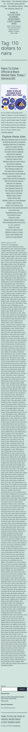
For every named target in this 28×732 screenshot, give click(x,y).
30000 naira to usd (15, 373)
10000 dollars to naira (10, 277)
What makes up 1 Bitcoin (7, 659)
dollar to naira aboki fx (7, 515)
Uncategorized (14, 244)
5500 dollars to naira (11, 423)
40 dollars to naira (21, 387)
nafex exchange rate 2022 (11, 605)
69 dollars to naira (21, 435)
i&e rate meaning (18, 589)
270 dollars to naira (6, 355)
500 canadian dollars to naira (13, 408)
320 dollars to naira (11, 375)
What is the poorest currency (17, 653)
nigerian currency (5, 620)
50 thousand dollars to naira (13, 404)
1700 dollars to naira (15, 312)
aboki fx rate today (17, 468)
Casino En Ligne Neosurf (14, 237)
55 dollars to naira (15, 422)
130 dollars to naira (6, 295)
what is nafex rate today (19, 645)
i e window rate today (7, 589)
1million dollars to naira (7, 322)
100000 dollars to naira (7, 281)
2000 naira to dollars (19, 334)
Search (3, 686)
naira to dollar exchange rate (9, 610)
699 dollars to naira (6, 437)
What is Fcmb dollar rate (7, 644)
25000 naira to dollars (10, 351)
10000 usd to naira (21, 279)
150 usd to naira (10, 303)
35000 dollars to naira (7, 381)
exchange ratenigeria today (8, 535)
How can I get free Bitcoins (17, 554)
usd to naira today (10, 638)
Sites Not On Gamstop (14, 154)
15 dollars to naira (15, 301)
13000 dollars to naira (7, 297)
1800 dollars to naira (11, 316)
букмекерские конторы (14, 212)
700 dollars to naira (15, 439)
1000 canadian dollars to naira (9, 272)
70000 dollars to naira (16, 441)
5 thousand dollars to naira (18, 400)
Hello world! (4, 701)
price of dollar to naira (15, 634)
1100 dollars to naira (17, 287)
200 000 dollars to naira (7, 328)
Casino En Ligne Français (14, 230)
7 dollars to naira (17, 437)
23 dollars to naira (9, 344)
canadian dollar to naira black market (11, 497)
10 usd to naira (8, 262)
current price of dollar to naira (12, 507)
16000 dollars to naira (16, 311)
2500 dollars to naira (10, 349)
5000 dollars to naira (11, 414)
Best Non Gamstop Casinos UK (16, 7)
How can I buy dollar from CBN (9, 552)
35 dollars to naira (20, 377)
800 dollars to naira (9, 449)
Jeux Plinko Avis (14, 210)
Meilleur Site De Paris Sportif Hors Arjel (14, 208)
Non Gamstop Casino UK (14, 169)
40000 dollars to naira (16, 390)
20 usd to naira (21, 326)
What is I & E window (6, 645)
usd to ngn (19, 638)
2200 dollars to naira (11, 342)
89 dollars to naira (9, 453)
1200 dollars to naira (11, 291)
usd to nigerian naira (16, 640)
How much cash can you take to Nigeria (12, 564)
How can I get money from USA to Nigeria (12, 556)
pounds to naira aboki (10, 630)
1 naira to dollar (10, 258)
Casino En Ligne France (14, 159)
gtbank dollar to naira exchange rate (15, 550)
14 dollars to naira (18, 297)
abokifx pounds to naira (11, 476)
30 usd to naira (19, 363)
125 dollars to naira (9, 293)
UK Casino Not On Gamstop (14, 149)
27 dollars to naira (21, 353)
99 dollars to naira (15, 459)
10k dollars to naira (9, 285)
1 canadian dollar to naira (8, 250)
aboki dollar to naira (15, 462)
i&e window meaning (16, 593)
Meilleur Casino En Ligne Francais (14, 173)
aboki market (9, 470)
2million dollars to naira (12, 361)
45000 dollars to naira (10, 396)
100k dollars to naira (10, 283)
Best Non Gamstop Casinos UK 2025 (14, 139)
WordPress (17, 726)
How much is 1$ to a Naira (18, 571)
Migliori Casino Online (14, 195)
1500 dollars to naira (20, 303)
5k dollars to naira (20, 425)
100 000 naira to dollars (19, 262)
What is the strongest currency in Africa (12, 655)
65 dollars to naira (10, 433)
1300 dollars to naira (17, 295)
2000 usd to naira (6, 336)
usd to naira (13, 636)
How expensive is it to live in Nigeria (15, 562)
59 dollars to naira (9, 425)
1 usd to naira (18, 258)
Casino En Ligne (14, 217)
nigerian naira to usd (6, 624)
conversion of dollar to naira (9, 503)
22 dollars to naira (15, 340)
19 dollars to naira (9, 318)
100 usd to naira (19, 270)
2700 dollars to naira (18, 355)
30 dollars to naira (9, 363)
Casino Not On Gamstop (14, 193)
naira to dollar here (18, 614)
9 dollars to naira (19, 453)
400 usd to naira (16, 388)
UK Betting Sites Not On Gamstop (14, 142)
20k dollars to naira (19, 338)
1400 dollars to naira (15, 299)
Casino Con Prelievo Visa (14, 205)
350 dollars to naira (6, 379)
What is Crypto (21, 642)
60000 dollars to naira (11, 431)
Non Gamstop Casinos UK (14, 188)
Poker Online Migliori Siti (14, 234)
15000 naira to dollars (7, 307)
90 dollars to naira (18, 455)
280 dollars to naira (15, 357)
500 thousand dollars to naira (14, 412)
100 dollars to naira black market (13, 266)
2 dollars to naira (10, 324)
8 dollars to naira (14, 447)
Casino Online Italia (14, 198)
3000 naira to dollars (15, 369)
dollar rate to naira (9, 513)
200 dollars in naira (10, 330)
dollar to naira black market (14, 517)
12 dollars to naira (15, 289)
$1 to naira (8, 246)
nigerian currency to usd (17, 620)
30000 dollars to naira (14, 371)
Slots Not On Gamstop (14, 164)
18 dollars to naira (15, 314)
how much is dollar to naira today (13, 583)
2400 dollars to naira (6, 346)
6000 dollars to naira (11, 429)
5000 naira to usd (10, 416)
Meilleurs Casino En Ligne (14, 232)
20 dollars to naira (20, 324)
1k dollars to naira (18, 320)
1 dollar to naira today (15, 254)
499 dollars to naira (20, 398)
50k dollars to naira (17, 420)
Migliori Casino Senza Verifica (14, 220)
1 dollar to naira (19, 250)
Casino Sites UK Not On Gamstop (14, 178)
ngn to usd (21, 618)
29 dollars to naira (15, 359)
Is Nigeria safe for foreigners (17, 599)
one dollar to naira (18, 626)
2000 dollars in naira (19, 332)
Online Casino (6, 1)
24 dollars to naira (20, 344)
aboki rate (17, 470)
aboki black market (11, 461)
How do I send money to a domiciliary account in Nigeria (13, 560)
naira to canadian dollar (19, 609)
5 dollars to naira (5, 400)
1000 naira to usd (14, 275)
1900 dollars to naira (6, 320)
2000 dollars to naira (6, 334)
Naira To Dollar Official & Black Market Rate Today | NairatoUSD (12, 697)
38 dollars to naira (15, 383)
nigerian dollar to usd (7, 622)
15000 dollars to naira (17, 305)
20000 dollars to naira (17, 336)
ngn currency (14, 618)
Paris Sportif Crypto (14, 215)
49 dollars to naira (9, 398)
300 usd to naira (16, 367)
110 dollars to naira (6, 287)
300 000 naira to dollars (19, 365)
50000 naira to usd (6, 420)
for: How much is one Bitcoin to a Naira (15, 544)
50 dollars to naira (6, 402)
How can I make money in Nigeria (10, 558)
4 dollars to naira (10, 387)
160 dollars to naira (16, 309)
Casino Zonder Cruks (14, 176)
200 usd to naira (8, 332)
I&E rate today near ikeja (14, 591)
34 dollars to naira (9, 377)
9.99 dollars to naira (6, 455)
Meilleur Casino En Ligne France (14, 161)
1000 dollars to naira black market (13, 274)
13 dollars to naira (20, 293)
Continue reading (7, 132)
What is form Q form (20, 644)
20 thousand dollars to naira (8, 326)
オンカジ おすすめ (14, 225)
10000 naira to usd (10, 279)
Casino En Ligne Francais (14, 147)
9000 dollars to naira (15, 457)
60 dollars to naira (15, 427)
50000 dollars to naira (7, 418)
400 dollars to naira (6, 388)
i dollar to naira (22, 587)
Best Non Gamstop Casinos (14, 181)
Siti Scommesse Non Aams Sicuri (14, 222)
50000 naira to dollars (20, 418)
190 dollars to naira (20, 318)
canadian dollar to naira (17, 496)
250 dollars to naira (13, 348)
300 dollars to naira (6, 367)
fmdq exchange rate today (16, 536)
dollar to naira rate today (15, 525)
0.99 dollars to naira (17, 246)
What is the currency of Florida (9, 647)
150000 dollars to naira (20, 307)
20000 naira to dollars (7, 338)
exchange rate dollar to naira (15, 533)
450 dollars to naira (9, 394)
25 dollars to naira (18, 346)
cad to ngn (8, 482)
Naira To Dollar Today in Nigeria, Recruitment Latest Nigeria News (13, 719)
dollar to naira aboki (20, 513)
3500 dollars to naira (18, 379)
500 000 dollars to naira (11, 406)
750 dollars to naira (15, 443)
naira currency (8, 609)
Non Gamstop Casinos (15, 6)
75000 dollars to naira (16, 445)
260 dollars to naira (9, 353)
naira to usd (12, 616)
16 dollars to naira (6, 309)
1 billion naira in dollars (19, 248)
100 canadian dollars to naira (9, 264)
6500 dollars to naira (10, 435)
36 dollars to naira (19, 381)
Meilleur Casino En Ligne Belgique (14, 200)
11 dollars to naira (20, 285)
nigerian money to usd (19, 622)
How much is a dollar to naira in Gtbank (12, 573)
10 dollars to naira (8, 260)
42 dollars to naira (13, 392)
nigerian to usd (17, 624)
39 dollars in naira (15, 385)
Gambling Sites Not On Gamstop (14, 144)
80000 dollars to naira (10, 451)
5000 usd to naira (20, 416)
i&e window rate (14, 595)
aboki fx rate (8, 468)
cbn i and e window (17, 501)
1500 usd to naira (6, 305)
